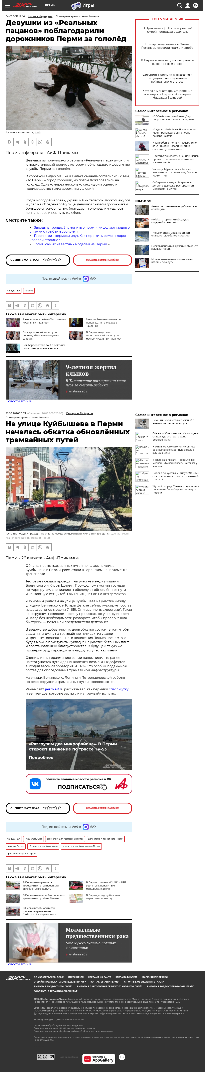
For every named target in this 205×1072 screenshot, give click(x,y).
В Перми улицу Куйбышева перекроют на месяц (103, 897)
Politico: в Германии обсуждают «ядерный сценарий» (171, 221)
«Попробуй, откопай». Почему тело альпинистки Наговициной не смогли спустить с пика (175, 146)
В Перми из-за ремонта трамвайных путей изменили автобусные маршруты (41, 885)
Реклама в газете (126, 977)
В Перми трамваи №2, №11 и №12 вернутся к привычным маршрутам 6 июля (106, 885)
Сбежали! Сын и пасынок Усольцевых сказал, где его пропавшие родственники (176, 436)
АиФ (37, 132)
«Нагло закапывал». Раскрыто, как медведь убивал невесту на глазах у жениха (175, 463)
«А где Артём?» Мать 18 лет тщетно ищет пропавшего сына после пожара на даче (174, 132)
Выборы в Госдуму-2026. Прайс (53, 986)
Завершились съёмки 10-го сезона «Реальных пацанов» (44, 321)
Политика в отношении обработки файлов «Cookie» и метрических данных (73, 1031)
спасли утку (119, 689)
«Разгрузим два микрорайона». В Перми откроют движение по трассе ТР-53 (73, 746)
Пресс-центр (76, 977)
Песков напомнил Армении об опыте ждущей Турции (174, 247)
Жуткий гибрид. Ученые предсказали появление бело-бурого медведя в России (176, 489)
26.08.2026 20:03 (16, 413)
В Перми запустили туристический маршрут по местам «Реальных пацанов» (104, 335)
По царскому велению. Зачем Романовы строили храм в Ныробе (167, 46)
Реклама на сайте (99, 977)
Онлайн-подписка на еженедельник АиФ (60, 982)
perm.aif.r (53, 689)
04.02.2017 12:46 (15, 16)
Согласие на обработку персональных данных (58, 1025)
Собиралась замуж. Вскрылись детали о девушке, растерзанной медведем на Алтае (173, 185)
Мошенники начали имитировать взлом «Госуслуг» (172, 261)
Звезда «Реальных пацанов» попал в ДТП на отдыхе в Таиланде (103, 322)
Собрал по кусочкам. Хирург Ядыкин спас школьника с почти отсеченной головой (176, 476)
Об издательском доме (49, 977)
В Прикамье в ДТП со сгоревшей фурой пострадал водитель (167, 30)
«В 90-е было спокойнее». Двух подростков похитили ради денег (174, 118)
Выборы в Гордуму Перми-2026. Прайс (170, 986)
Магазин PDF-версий (155, 977)
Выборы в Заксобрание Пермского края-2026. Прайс (109, 986)
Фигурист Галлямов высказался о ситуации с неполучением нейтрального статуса (167, 78)
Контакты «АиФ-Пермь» (105, 982)
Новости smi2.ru (19, 401)
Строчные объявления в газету (144, 982)
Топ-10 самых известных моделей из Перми (70, 244)
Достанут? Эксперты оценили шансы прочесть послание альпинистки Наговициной (176, 159)
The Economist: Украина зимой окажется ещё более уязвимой (170, 234)
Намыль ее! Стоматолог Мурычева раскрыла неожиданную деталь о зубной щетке (174, 449)
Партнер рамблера (68, 1057)
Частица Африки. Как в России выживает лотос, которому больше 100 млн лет (175, 172)
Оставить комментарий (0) (102, 260)
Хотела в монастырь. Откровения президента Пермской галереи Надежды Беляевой (167, 94)
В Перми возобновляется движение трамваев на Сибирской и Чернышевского (41, 911)
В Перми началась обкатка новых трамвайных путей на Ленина (44, 897)
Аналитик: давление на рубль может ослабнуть (174, 208)
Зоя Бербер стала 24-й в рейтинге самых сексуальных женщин (44, 347)
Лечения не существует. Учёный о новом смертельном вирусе (173, 422)
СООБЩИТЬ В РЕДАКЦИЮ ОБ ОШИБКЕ (55, 991)
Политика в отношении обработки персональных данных (64, 1028)
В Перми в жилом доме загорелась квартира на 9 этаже (167, 62)
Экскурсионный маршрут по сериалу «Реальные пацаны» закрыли (41, 335)
